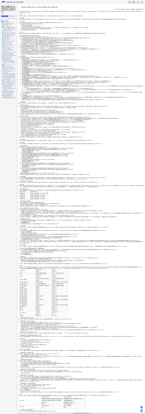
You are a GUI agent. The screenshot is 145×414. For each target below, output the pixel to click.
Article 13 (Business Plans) (8, 42)
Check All (9, 18)
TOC (4, 16)
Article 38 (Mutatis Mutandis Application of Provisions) (8, 96)
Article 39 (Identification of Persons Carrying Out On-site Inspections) (9, 98)
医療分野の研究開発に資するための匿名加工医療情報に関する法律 (32, 11)
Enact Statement (5, 20)
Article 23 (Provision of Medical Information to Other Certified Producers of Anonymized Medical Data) (9, 62)
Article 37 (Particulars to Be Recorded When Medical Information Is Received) (8, 93)
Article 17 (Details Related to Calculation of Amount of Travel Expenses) (9, 50)
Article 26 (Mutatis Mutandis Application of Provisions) (8, 67)
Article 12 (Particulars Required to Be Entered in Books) (9, 41)
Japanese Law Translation (13, 2)
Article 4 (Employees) (7, 26)
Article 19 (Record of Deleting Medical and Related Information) (9, 54)
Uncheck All (14, 18)
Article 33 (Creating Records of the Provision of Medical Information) (9, 83)
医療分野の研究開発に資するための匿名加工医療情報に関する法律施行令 (73, 11)
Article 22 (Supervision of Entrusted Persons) (7, 59)
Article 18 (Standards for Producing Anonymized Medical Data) (9, 52)
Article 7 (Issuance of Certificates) (9, 32)
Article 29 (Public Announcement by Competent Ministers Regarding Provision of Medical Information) (9, 74)
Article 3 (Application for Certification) (7, 25)
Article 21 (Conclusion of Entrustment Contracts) (7, 57)
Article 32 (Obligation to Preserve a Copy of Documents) (9, 81)
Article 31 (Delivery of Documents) (9, 79)
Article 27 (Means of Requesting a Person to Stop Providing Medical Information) (9, 69)
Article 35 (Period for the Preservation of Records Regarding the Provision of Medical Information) (9, 88)
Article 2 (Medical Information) (8, 23)
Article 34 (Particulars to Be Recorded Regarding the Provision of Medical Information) (9, 85)
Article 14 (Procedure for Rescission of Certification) (8, 44)
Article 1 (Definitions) (6, 22)
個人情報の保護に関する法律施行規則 (88, 19)
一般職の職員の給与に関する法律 (28, 186)
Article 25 (5, 65)
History (12, 16)
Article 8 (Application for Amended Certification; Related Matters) (9, 34)
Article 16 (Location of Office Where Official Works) (8, 48)
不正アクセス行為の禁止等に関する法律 (54, 81)
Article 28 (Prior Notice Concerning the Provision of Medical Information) (9, 71)
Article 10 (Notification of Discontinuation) (7, 38)
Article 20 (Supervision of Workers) (9, 55)
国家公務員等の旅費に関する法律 (64, 185)
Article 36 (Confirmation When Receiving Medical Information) (8, 91)
